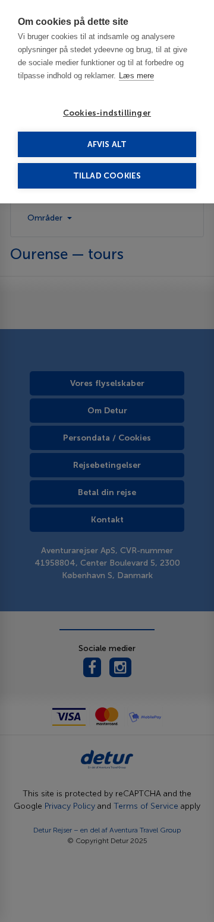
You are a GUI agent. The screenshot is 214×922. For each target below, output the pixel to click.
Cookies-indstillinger (107, 113)
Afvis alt (107, 144)
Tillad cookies (107, 176)
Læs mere (136, 75)
